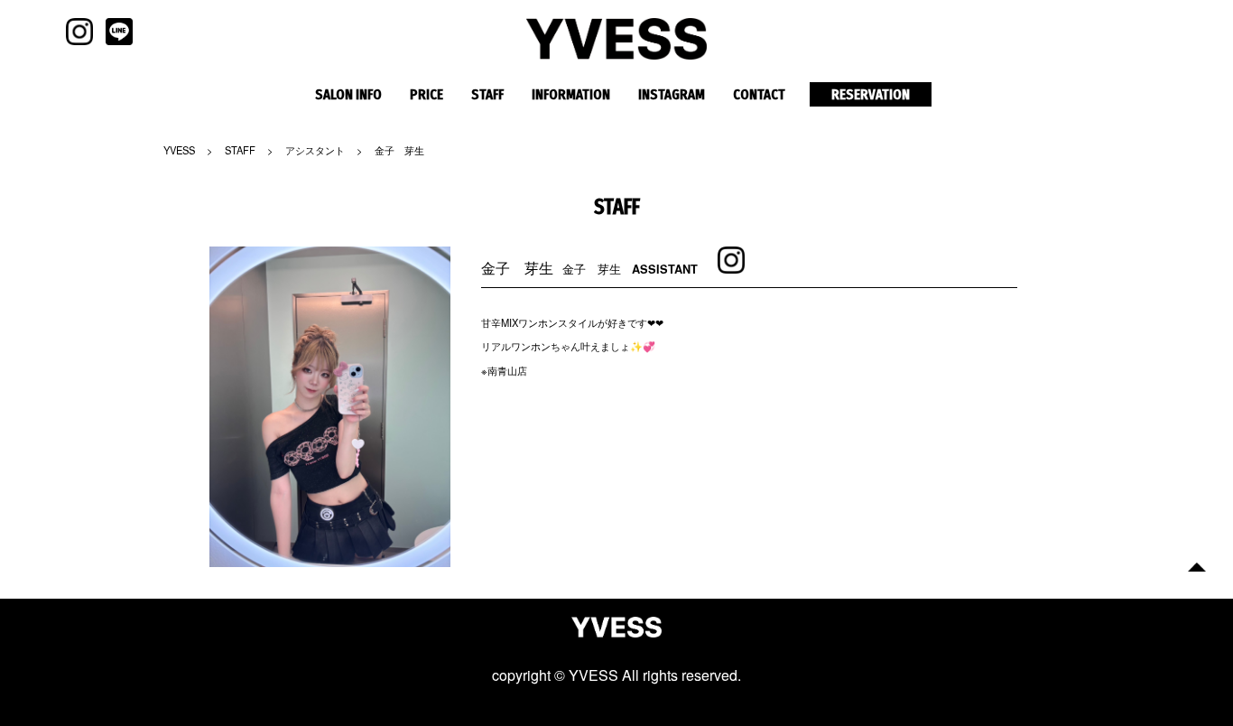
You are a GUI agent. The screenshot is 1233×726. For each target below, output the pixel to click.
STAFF (487, 94)
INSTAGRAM (671, 94)
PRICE (426, 94)
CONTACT (759, 94)
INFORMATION (571, 94)
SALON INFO (348, 94)
